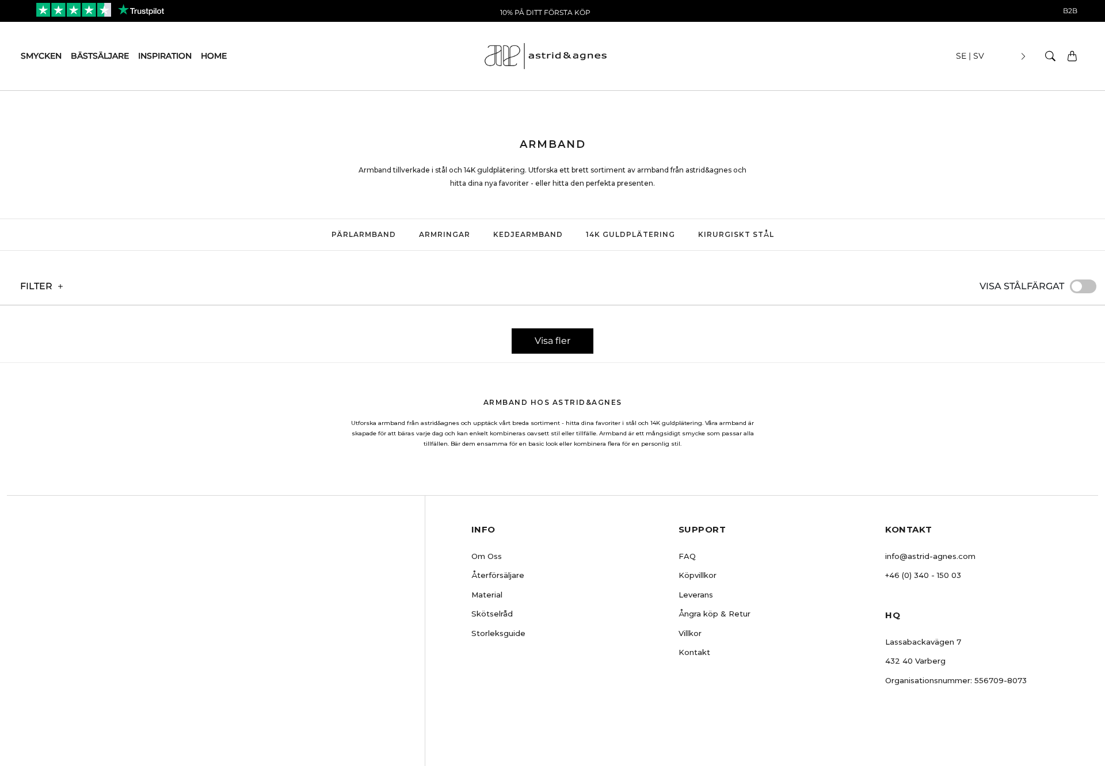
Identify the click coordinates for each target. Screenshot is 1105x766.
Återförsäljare (497, 575)
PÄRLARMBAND (364, 234)
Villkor (690, 633)
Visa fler (552, 340)
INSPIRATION (165, 56)
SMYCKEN (41, 56)
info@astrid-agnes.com (930, 556)
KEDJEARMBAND (528, 234)
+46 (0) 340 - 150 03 (923, 575)
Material (486, 594)
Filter (36, 286)
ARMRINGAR (444, 234)
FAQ (687, 556)
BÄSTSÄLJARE (100, 56)
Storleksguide (498, 633)
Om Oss (486, 556)
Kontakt (694, 652)
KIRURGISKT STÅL (736, 234)
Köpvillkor (698, 575)
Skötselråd (492, 613)
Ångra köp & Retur (714, 613)
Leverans (696, 594)
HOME (214, 56)
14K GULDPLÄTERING (630, 234)
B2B (1070, 10)
